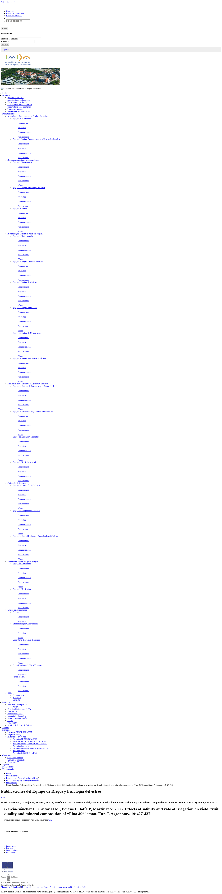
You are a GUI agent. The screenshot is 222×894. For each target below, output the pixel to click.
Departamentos (8, 114)
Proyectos (22, 128)
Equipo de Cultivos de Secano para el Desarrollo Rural (35, 386)
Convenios (6, 755)
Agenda (5, 764)
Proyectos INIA (19, 751)
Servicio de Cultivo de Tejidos (19, 725)
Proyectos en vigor (15, 734)
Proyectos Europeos (21, 746)
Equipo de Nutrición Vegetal (24, 462)
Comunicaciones (24, 132)
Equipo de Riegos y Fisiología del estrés (29, 188)
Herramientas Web (14, 714)
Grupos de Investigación (17, 610)
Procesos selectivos (15, 109)
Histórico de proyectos (16, 737)
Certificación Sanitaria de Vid (19, 709)
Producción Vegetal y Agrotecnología (22, 561)
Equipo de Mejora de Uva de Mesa (27, 333)
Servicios (6, 702)
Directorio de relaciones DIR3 (19, 104)
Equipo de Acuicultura (22, 118)
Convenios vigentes (15, 757)
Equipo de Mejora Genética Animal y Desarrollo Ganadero (36, 139)
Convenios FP (13, 762)
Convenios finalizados (16, 760)
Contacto (16, 700)
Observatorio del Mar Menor (19, 107)
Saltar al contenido (8, 2)
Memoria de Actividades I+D (19, 111)
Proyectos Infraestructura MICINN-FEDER (30, 748)
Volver (50, 820)
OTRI (9, 693)
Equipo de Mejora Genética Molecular (28, 261)
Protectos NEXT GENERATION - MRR (29, 741)
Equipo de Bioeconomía (22, 162)
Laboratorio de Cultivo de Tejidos (26, 640)
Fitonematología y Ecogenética (25, 624)
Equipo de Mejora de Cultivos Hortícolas (29, 358)
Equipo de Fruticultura (22, 564)
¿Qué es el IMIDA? (15, 98)
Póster (20, 185)
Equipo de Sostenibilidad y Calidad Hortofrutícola (33, 411)
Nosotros (6, 95)
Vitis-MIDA (12, 723)
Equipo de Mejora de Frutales (25, 308)
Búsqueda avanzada (14, 16)
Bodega (16, 612)
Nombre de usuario (9, 39)
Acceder (5, 44)
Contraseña (6, 41)
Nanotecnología (19, 677)
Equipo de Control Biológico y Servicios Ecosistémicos (35, 536)
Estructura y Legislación (17, 102)
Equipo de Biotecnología (23, 236)
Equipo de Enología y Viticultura (26, 437)
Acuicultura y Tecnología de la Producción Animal (28, 116)
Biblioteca (17, 697)
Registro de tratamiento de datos (35, 887)
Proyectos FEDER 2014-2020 (25, 739)
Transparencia (8, 769)
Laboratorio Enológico (16, 716)
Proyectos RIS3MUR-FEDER (25, 753)
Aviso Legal (16, 887)
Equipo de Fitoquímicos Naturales (26, 511)
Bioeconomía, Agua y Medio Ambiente (23, 160)
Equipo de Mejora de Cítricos (24, 282)
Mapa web (5, 887)
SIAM (10, 721)
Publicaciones (23, 137)
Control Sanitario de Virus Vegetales (27, 665)
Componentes (23, 123)
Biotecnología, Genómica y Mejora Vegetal (25, 234)
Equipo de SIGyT (20, 208)
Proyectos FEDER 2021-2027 (19, 732)
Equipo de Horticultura (22, 589)
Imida (8, 773)
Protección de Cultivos (16, 483)
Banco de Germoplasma (17, 704)
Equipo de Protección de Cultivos (26, 485)
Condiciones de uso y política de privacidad (67, 887)
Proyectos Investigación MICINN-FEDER (30, 744)
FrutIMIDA (12, 711)
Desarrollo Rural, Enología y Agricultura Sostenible (28, 384)
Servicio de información (17, 718)
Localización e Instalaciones (18, 100)
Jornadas (5, 727)
